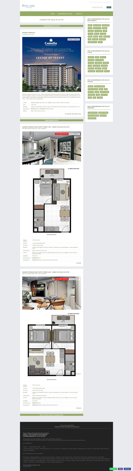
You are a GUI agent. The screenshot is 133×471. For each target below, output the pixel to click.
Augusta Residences (92, 457)
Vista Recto (31, 462)
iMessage (127, 468)
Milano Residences (105, 458)
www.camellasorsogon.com (31, 465)
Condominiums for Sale (65, 13)
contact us (79, 13)
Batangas (95, 39)
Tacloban (100, 97)
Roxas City (104, 94)
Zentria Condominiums (56, 462)
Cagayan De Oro (92, 112)
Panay (96, 92)
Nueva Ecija (91, 71)
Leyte (89, 97)
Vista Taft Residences (40, 462)
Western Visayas (92, 89)
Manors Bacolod (51, 458)
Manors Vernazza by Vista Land (38, 110)
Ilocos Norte (96, 65)
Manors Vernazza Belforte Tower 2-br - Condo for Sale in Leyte (45, 272)
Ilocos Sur (91, 68)
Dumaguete (91, 94)
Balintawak (102, 39)
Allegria (105, 28)
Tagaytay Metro (92, 42)
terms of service (104, 448)
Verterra (107, 71)
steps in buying (73, 448)
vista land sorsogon (28, 448)
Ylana (89, 65)
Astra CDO (83, 457)
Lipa (89, 39)
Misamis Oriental (103, 112)
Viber (120, 468)
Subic (96, 57)
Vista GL (25, 462)
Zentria (100, 42)
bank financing (81, 448)
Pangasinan (98, 62)
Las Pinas (102, 33)
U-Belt (104, 31)
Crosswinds (98, 31)
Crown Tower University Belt (30, 458)
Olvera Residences (41, 460)
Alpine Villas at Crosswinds (48, 457)
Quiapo (95, 36)
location (36, 448)
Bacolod (90, 86)
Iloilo (106, 89)
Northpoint (32, 460)
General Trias (97, 28)
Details (79, 263)
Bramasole (101, 457)
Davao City (103, 115)
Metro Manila (97, 25)
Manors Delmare (60, 458)
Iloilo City (90, 92)
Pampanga (91, 60)
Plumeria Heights (51, 460)
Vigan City (98, 68)
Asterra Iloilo (76, 457)
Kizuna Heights (42, 458)
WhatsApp (113, 468)
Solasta (73, 460)
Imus (100, 36)
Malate (90, 36)
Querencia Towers (60, 460)
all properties (31, 450)
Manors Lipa (78, 458)
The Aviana (89, 460)
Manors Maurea (86, 458)
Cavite (90, 28)
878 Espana (26, 457)
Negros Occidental (99, 86)
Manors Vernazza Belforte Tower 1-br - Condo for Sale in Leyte (45, 127)
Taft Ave (90, 33)
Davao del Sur (92, 118)
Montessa (102, 57)
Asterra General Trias (67, 457)
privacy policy (96, 448)
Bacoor (96, 33)
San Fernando (99, 60)
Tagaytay (90, 31)
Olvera (101, 89)
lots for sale (57, 448)
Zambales (90, 57)
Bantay (104, 68)
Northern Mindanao (93, 115)
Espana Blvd (105, 25)
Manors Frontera (70, 458)
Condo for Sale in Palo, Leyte (73, 114)
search (25, 450)
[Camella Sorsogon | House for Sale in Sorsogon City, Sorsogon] (28, 8)
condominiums (64, 448)
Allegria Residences (35, 457)
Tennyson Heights (80, 460)
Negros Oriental (104, 92)
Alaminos (105, 62)
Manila (90, 25)
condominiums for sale (45, 448)
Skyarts (68, 460)
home (52, 13)
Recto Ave (106, 36)
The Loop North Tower (98, 460)
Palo (94, 97)
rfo (52, 448)
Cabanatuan (100, 71)
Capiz (97, 94)
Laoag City (104, 65)
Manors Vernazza (28, 32)
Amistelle (90, 62)
